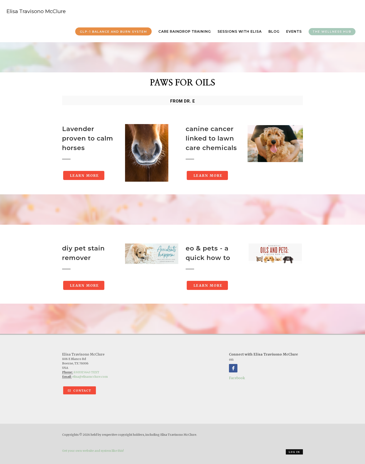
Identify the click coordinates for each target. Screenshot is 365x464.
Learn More (84, 175)
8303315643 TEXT (86, 372)
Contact (81, 390)
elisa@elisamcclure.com (90, 377)
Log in (294, 451)
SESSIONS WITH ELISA (240, 32)
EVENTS (294, 32)
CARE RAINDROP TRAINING (184, 32)
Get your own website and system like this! (93, 451)
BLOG (273, 32)
